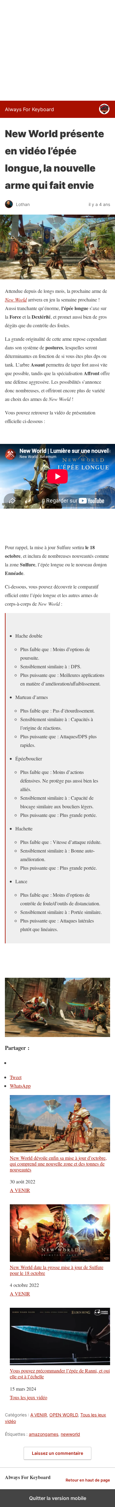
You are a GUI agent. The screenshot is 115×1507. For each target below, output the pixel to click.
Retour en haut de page (88, 1480)
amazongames (43, 1434)
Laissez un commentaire (57, 1453)
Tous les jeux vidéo (28, 1397)
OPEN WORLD (63, 1414)
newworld (70, 1434)
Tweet (15, 1077)
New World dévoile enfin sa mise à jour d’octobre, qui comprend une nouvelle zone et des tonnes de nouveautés (58, 1163)
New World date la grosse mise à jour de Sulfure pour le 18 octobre (56, 1270)
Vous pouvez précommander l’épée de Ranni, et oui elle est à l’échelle (60, 1373)
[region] (57, 49)
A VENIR (20, 1190)
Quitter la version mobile (57, 1498)
